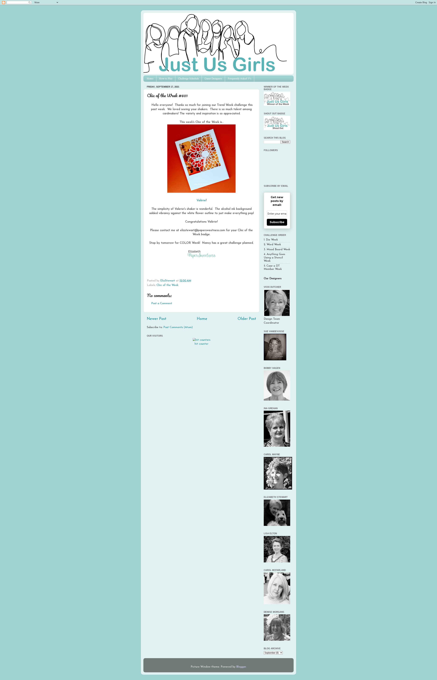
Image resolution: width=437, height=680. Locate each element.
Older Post (247, 319)
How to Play (165, 78)
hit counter (201, 344)
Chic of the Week (167, 285)
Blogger (241, 666)
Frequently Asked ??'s (239, 78)
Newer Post (156, 319)
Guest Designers (213, 78)
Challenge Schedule (188, 78)
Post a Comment (161, 303)
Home (150, 78)
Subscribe (277, 222)
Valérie (201, 200)
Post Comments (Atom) (178, 327)
